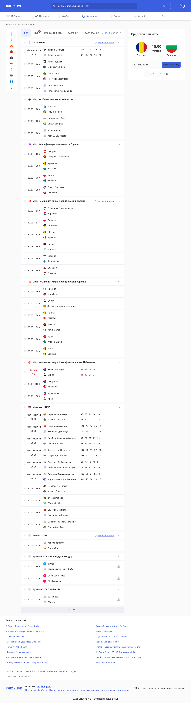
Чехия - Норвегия (104, 631)
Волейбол (52, 671)
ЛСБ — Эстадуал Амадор (58, 556)
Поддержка (123, 690)
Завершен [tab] (73, 33)
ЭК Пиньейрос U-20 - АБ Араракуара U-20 (115, 652)
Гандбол (63, 671)
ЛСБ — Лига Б (52, 589)
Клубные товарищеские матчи (56, 99)
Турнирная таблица (104, 42)
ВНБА (42, 42)
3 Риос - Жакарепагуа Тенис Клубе (22, 626)
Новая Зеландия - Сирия (107, 642)
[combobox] (165, 6)
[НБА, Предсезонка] (11, 34)
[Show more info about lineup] (119, 566)
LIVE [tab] (37, 32)
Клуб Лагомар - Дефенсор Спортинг (23, 642)
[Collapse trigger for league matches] (119, 42)
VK (38, 686)
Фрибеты (42, 690)
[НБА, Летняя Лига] (11, 87)
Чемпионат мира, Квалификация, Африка (62, 281)
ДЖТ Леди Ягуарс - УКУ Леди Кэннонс (24, 657)
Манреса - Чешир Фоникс (18, 652)
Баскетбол (30, 671)
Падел (73, 671)
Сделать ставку (171, 65)
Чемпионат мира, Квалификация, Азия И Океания (67, 362)
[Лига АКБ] (11, 52)
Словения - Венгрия (15, 636)
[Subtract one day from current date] (121, 33)
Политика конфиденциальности (97, 690)
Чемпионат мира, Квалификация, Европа (62, 201)
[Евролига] (11, 46)
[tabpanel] (72, 326)
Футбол (9, 671)
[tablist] (61, 33)
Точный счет (24, 676)
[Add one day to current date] (103, 33)
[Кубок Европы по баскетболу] (11, 82)
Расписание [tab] (92, 33)
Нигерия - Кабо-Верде (16, 647)
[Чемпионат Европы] (11, 64)
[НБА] (11, 40)
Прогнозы (11, 676)
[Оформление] (175, 6)
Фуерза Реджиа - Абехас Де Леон (112, 626)
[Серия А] (11, 58)
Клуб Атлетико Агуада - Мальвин (112, 636)
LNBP (47, 407)
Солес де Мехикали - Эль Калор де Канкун (26, 662)
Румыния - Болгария (105, 662)
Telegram (46, 686)
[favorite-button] (25, 42)
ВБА (46, 535)
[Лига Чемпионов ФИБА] (11, 76)
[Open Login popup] (182, 6)
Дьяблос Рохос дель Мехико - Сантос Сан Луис (118, 657)
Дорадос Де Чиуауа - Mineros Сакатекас (25, 631)
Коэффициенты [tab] (53, 33)
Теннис (19, 671)
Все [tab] (26, 33)
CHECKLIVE (14, 6)
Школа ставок (56, 690)
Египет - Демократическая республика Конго (118, 647)
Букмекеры (72, 690)
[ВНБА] (11, 70)
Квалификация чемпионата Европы (59, 144)
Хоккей (41, 671)
